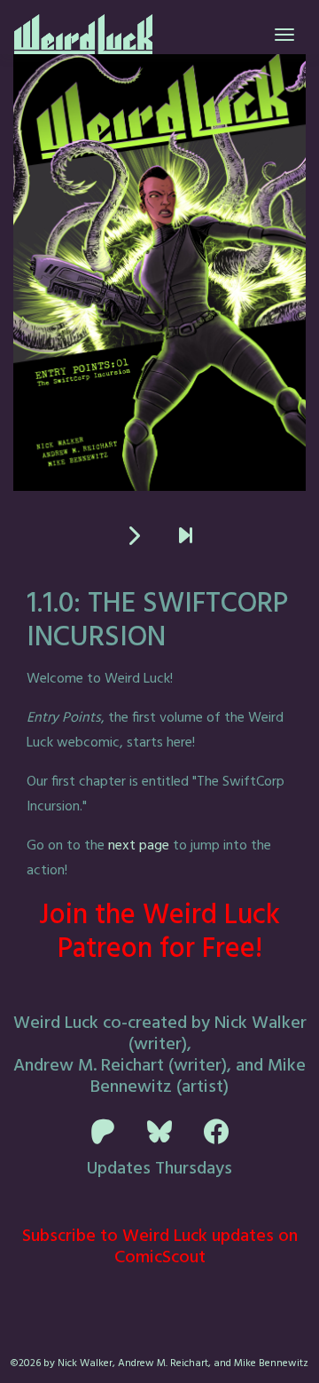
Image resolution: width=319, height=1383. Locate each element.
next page (138, 845)
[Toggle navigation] (284, 34)
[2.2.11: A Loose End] (185, 537)
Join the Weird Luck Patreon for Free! (159, 932)
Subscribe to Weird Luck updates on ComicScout (160, 1247)
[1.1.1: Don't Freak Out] (133, 537)
